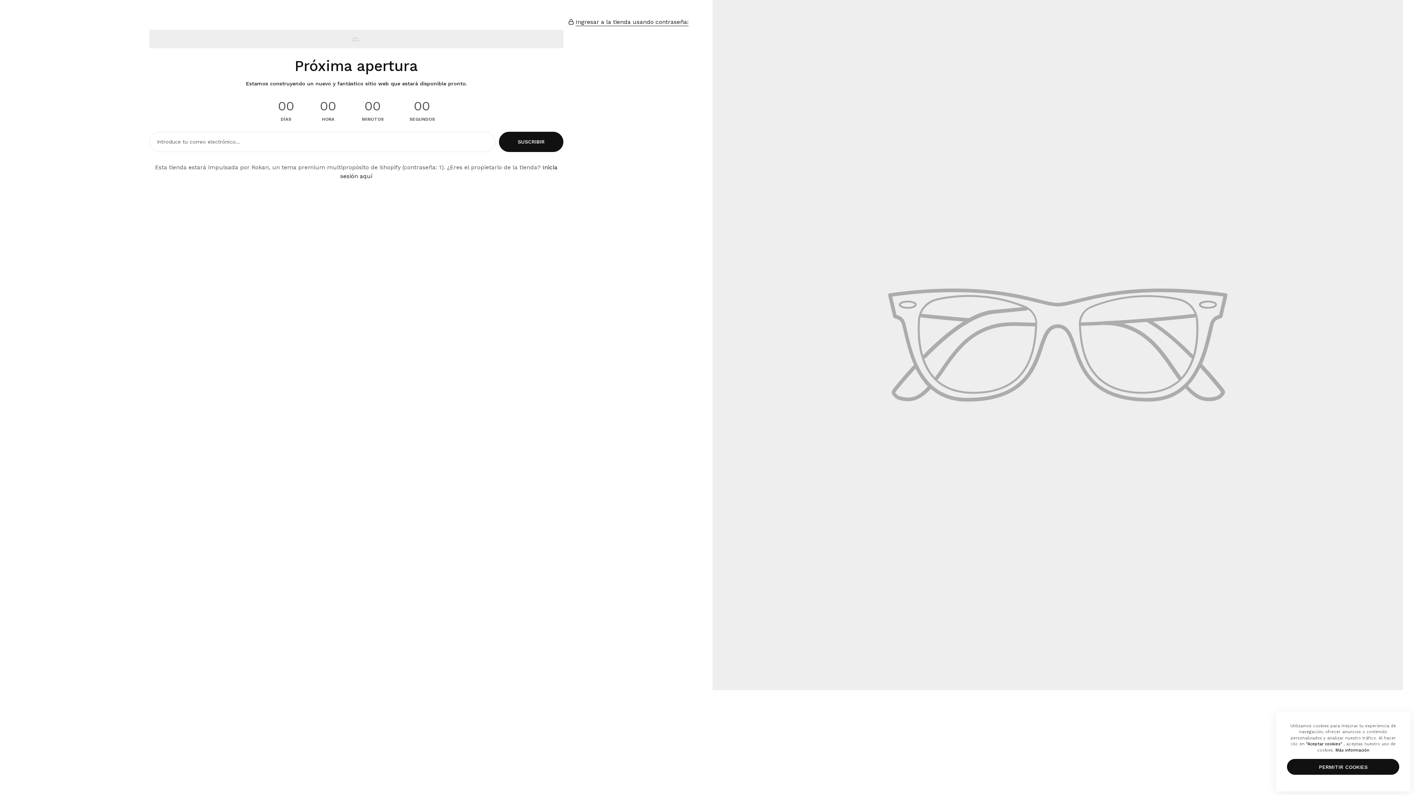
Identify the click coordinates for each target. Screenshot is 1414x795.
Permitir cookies (1343, 767)
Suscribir (531, 142)
